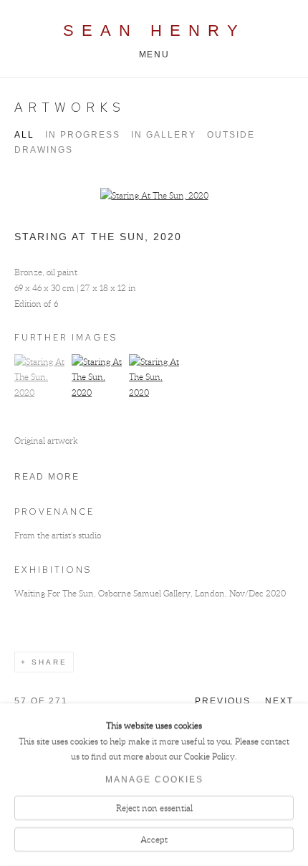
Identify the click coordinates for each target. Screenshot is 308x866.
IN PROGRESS (82, 134)
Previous (223, 701)
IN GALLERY (163, 134)
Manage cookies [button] (154, 780)
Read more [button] (47, 476)
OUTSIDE (231, 134)
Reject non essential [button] (154, 808)
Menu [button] (154, 54)
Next (279, 701)
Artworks (69, 107)
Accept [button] (154, 839)
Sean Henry (154, 30)
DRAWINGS (43, 150)
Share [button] (49, 662)
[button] (41, 392)
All (24, 134)
